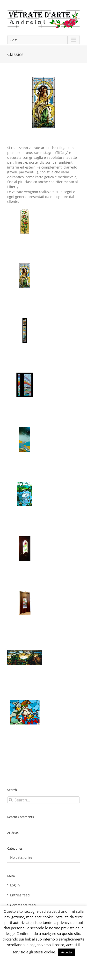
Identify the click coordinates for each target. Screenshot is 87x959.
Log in (15, 885)
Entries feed (20, 895)
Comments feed (23, 905)
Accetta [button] (66, 952)
